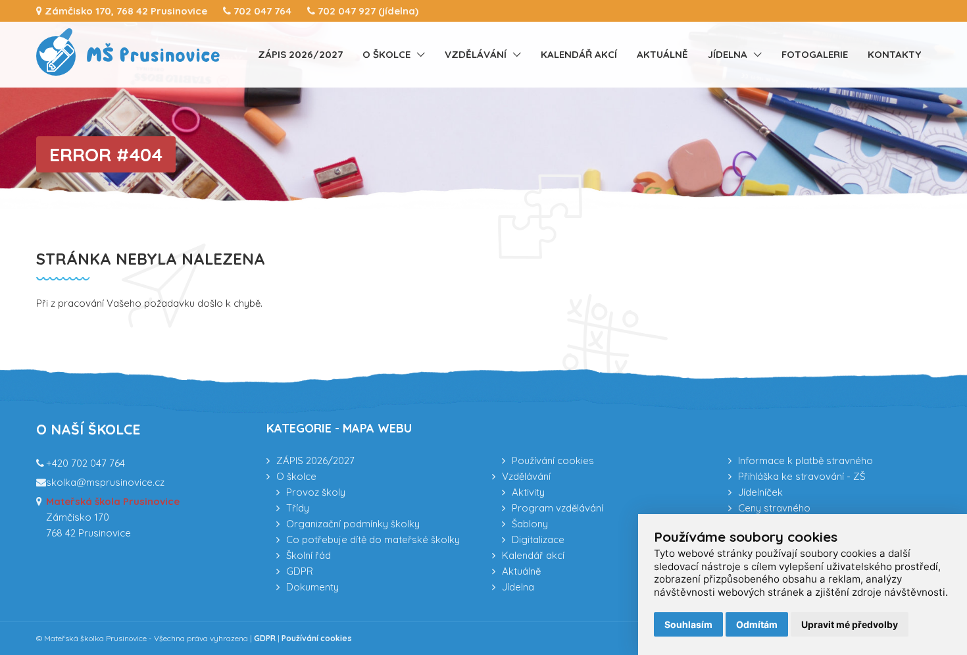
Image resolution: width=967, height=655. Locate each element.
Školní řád (308, 555)
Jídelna (727, 54)
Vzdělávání (476, 54)
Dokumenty (312, 587)
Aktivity (528, 492)
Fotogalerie (814, 54)
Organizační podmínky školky (353, 523)
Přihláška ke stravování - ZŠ (801, 476)
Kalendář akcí (579, 54)
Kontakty (894, 54)
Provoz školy (315, 492)
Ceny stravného (774, 508)
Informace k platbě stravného (805, 460)
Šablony (530, 523)
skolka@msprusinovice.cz (105, 482)
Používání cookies (553, 460)
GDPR (299, 571)
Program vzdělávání (557, 508)
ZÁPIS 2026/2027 (300, 54)
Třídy (297, 508)
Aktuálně (662, 54)
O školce (386, 54)
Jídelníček (760, 492)
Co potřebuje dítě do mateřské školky (373, 539)
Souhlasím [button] (688, 624)
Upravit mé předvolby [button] (849, 624)
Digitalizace (538, 539)
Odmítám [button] (757, 624)
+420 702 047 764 (85, 463)
